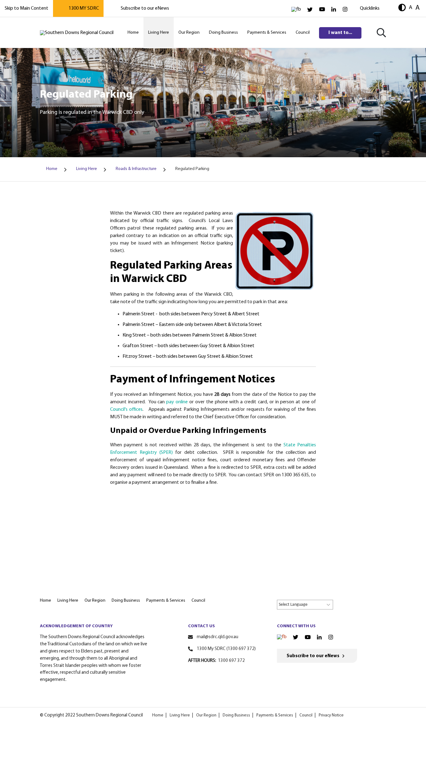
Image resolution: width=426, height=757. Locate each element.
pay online (177, 402)
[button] (402, 8)
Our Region (206, 715)
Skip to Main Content (26, 8)
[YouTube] (322, 9)
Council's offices (126, 409)
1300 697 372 (231, 660)
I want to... (340, 32)
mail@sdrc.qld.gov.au (217, 637)
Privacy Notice (331, 715)
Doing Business (236, 715)
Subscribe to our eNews (145, 8)
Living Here (180, 715)
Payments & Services (274, 715)
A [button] (410, 8)
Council (305, 715)
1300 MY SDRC (84, 8)
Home (157, 715)
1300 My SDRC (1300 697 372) (226, 649)
